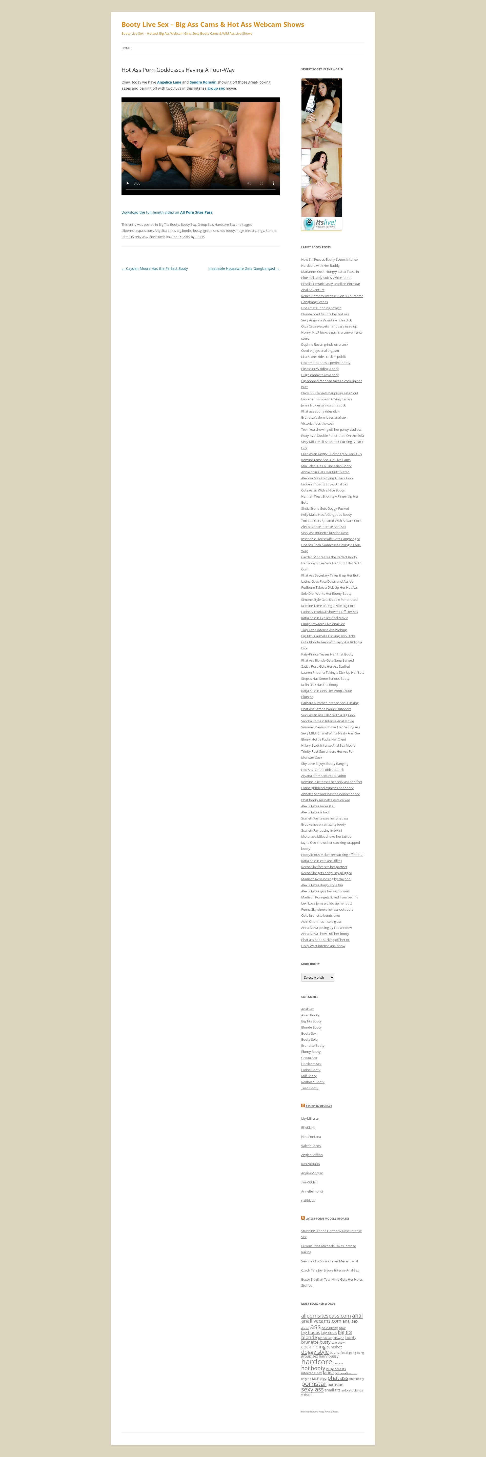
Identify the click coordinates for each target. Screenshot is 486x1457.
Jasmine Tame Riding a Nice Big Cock (328, 605)
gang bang (356, 1352)
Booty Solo (309, 1039)
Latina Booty (310, 1070)
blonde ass (325, 1338)
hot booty (227, 230)
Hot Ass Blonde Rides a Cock (322, 769)
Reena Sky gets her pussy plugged (326, 873)
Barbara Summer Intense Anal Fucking (330, 703)
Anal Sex (307, 1009)
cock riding (313, 1346)
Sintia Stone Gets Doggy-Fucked (325, 508)
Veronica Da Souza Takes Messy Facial (329, 1261)
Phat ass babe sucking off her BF (325, 939)
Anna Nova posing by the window (326, 927)
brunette (310, 1342)
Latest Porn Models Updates (327, 1218)
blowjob (338, 1338)
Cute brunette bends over (320, 915)
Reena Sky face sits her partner (324, 867)
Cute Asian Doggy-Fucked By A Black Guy (331, 454)
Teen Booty (309, 1088)
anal (357, 1315)
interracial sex (311, 1373)
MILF (315, 1379)
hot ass (338, 1363)
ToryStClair (309, 1182)
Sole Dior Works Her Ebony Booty (326, 593)
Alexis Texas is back (315, 812)
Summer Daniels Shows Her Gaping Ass (330, 727)
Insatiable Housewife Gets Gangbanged (244, 268)
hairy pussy (328, 1356)
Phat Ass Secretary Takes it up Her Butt (330, 575)
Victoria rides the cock (317, 423)
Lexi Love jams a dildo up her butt (326, 903)
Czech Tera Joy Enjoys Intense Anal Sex (330, 1270)
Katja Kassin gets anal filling (321, 860)
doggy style (315, 1351)
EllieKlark (308, 1127)
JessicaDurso (310, 1164)
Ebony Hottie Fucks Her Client (323, 739)
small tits (332, 1389)
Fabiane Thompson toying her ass (326, 399)
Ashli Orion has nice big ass (321, 921)
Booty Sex (188, 224)
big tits (345, 1332)
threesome (157, 236)
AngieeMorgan (312, 1173)
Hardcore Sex (225, 224)
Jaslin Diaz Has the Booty (319, 684)
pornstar (314, 1383)
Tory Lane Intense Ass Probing (324, 630)
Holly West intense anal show (323, 945)
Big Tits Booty (169, 224)
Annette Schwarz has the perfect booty (330, 794)
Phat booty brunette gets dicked (325, 800)
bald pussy (330, 1328)
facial (344, 1352)
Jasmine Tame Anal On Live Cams (326, 460)
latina (328, 1373)
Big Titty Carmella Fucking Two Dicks (328, 636)
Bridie (199, 236)
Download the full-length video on (167, 212)
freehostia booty (309, 1411)
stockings (356, 1390)
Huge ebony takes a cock (320, 375)
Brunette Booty (313, 1045)
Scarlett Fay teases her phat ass (324, 818)
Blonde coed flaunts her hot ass (325, 314)
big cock (329, 1332)
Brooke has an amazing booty (323, 824)
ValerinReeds (311, 1145)
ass (315, 1326)
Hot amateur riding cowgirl (321, 308)
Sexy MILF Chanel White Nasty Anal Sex (330, 733)
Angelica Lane (165, 230)
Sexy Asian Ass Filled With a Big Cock (328, 715)
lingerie (306, 1379)
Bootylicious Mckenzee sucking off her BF (332, 854)
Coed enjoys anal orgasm (320, 350)
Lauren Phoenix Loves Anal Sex (324, 484)
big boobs (184, 230)
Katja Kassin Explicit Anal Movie (324, 617)
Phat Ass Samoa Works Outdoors (326, 709)
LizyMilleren (310, 1118)
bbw (342, 1328)
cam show (338, 1342)
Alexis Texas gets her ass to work (325, 891)
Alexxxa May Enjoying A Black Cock (327, 478)
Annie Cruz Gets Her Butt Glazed (325, 472)
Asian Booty (310, 1015)
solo (344, 1390)
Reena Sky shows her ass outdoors (327, 909)
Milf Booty (309, 1076)
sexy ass (141, 236)
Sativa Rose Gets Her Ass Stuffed (325, 666)
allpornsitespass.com (137, 230)
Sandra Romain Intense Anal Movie (327, 721)
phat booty (356, 1379)
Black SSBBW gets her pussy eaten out (329, 393)
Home (126, 48)
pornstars (336, 1384)
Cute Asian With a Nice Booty (323, 490)
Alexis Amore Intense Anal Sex (323, 526)
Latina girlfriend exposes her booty (327, 788)
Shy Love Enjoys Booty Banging (324, 763)
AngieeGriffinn (312, 1155)
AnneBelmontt (312, 1191)
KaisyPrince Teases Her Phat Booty (327, 654)
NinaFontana (311, 1136)
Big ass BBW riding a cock (320, 368)
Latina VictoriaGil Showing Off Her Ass (329, 611)
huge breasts (246, 230)
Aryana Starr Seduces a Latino (323, 775)
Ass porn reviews (319, 1106)
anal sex (350, 1321)
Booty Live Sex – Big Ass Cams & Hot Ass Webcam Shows (213, 24)
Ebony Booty (311, 1051)
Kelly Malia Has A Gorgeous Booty (326, 514)
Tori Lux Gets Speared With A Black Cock (331, 520)
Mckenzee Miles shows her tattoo (326, 836)
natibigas (308, 1200)
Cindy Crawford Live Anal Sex (323, 624)
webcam (306, 1394)
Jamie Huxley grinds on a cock (323, 405)
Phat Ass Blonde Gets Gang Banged (327, 660)
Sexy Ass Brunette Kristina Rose (325, 532)
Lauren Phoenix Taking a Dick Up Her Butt (332, 672)
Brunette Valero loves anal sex (324, 417)
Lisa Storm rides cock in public (323, 356)
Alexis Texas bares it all (318, 806)
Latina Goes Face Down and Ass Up (327, 581)
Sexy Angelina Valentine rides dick (326, 320)
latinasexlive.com (346, 1373)
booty (350, 1337)
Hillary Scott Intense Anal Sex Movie (328, 745)
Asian (305, 1328)
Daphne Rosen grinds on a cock (324, 344)
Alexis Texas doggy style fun (322, 885)
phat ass (338, 1377)
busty (197, 230)
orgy (260, 230)
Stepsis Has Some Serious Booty (325, 678)
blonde (309, 1337)
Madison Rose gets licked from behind (329, 897)
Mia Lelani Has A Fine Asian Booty (326, 466)
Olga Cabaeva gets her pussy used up (329, 326)
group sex (210, 230)
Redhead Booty (313, 1082)
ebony (334, 1352)
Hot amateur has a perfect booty (326, 362)
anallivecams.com (321, 1320)
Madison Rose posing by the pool (326, 879)
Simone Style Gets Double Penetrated (329, 599)
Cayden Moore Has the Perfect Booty (155, 268)
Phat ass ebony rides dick (320, 411)
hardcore (316, 1362)
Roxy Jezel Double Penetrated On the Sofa (332, 435)
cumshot (334, 1346)
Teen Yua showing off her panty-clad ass (331, 429)
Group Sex (205, 224)
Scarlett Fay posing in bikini (321, 830)
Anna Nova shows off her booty (325, 933)
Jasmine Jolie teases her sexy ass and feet (331, 781)
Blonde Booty (311, 1027)
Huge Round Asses (328, 1411)
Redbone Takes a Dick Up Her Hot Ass (329, 587)
